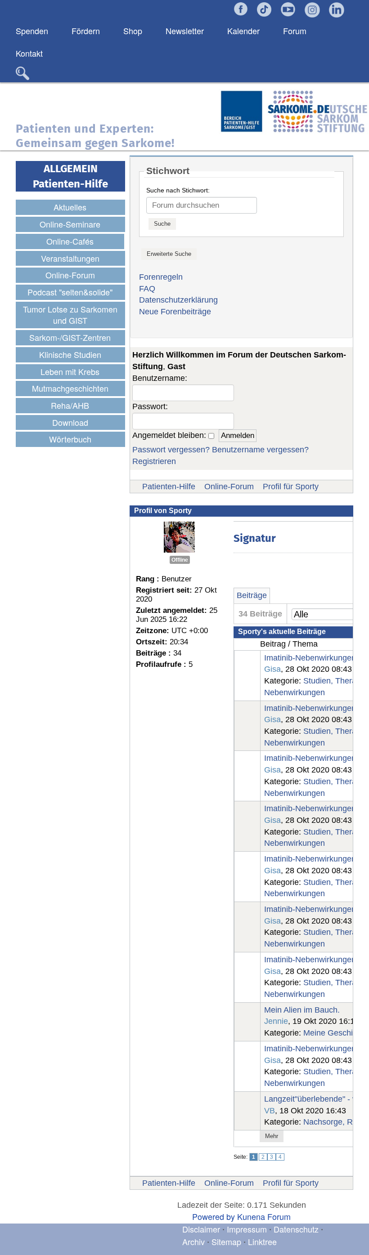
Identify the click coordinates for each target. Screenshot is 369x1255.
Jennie (276, 1021)
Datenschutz (297, 1229)
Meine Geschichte (335, 1032)
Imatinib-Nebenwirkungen (310, 657)
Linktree (262, 1241)
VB (269, 1110)
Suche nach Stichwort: (178, 190)
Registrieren (154, 461)
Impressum (247, 1229)
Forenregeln (161, 276)
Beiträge (252, 595)
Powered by (213, 1216)
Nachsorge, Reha (334, 1121)
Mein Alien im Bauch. (302, 1009)
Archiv (193, 1241)
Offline (179, 560)
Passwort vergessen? (171, 449)
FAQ (147, 288)
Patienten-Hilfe (168, 486)
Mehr (271, 1136)
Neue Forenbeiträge (175, 311)
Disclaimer (201, 1229)
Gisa (272, 669)
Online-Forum (229, 486)
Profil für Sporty (291, 486)
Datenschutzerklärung (178, 299)
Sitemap (226, 1241)
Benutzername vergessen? (260, 449)
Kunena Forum (264, 1216)
